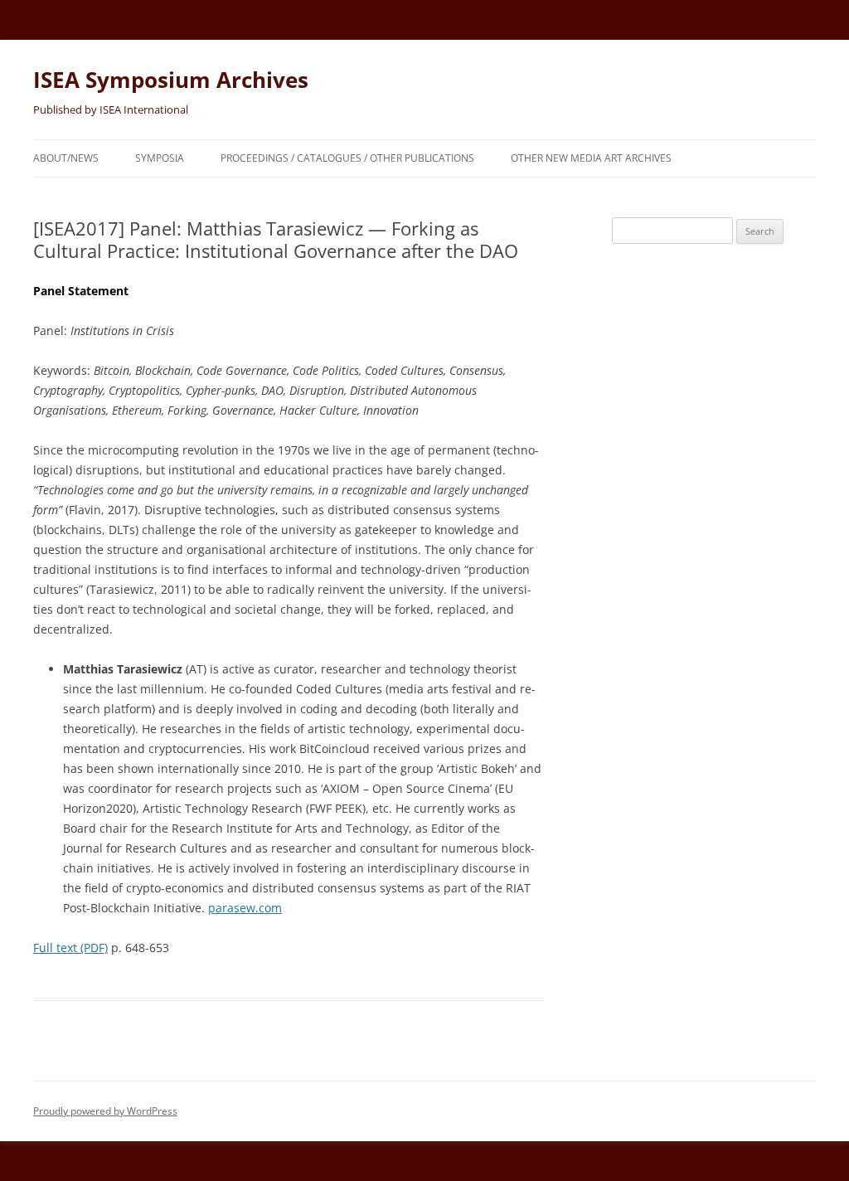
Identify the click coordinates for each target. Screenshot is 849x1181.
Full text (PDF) (70, 947)
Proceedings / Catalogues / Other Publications (347, 158)
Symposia (159, 158)
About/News (66, 158)
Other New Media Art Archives (591, 158)
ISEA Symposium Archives (170, 80)
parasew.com (245, 908)
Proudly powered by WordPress (105, 1111)
